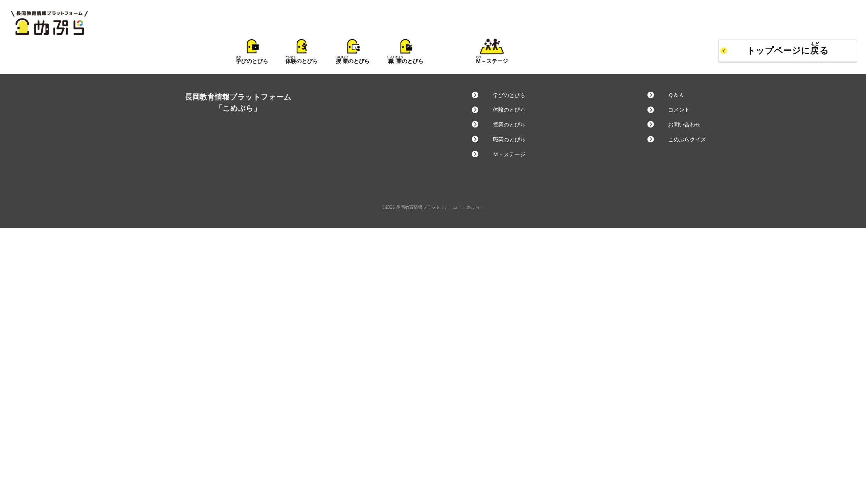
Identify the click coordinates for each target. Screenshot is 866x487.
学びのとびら (509, 95)
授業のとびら (509, 124)
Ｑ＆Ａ (676, 95)
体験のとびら (509, 110)
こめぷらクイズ (687, 139)
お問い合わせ (684, 124)
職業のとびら (509, 139)
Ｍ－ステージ (509, 154)
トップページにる (788, 50)
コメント (679, 110)
